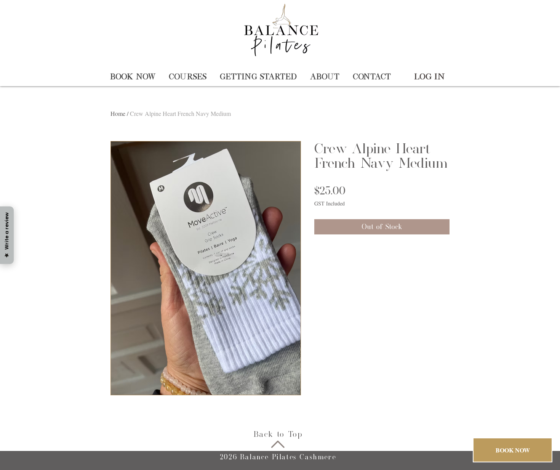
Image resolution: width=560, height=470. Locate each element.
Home (117, 113)
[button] (133, 76)
